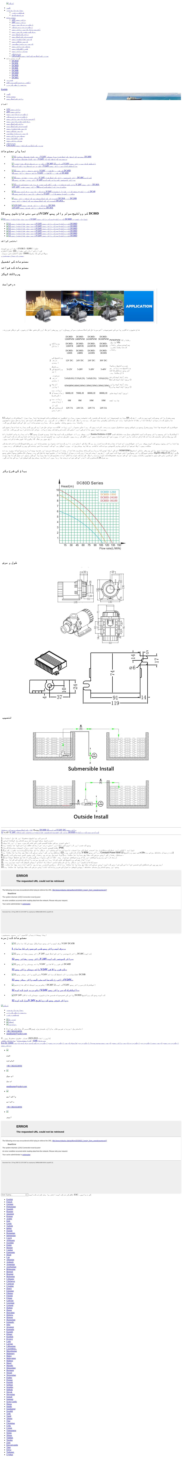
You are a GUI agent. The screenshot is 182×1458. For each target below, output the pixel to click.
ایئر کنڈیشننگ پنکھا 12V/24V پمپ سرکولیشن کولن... (39, 159)
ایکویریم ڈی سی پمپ (22, 25)
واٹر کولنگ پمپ (20, 34)
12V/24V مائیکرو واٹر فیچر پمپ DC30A (32, 208)
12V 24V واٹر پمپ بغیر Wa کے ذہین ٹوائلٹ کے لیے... (39, 187)
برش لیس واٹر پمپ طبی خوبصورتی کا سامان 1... (39, 948)
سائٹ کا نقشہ (8, 1040)
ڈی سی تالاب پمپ (20, 41)
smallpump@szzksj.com (16, 1086)
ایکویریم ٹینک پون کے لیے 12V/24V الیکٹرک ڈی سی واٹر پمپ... (44, 166)
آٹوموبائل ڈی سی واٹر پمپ (26, 29)
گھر (8, 8)
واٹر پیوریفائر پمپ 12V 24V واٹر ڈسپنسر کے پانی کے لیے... (43, 180)
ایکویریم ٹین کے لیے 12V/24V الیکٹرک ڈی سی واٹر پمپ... (45, 990)
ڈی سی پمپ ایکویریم (152, 1043)
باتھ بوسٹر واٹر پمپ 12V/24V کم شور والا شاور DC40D (40, 173)
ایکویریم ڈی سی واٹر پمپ (126, 1043)
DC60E (15, 75)
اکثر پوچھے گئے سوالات (18, 82)
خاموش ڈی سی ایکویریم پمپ (63, 1043)
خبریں (9, 80)
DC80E (15, 68)
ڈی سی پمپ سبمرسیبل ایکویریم (95, 1043)
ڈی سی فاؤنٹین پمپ (22, 39)
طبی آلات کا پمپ (20, 49)
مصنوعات (11, 17)
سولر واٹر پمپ (19, 51)
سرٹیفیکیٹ (18, 15)
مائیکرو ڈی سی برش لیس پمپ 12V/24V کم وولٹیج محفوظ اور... (43, 194)
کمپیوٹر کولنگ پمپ (22, 37)
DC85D (15, 61)
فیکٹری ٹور (18, 13)
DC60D (15, 73)
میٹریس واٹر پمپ (21, 46)
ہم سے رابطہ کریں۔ (16, 85)
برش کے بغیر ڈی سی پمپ (24, 32)
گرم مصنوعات (24, 1040)
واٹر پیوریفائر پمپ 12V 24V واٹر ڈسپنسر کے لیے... (43, 958)
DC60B (15, 70)
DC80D (15, 65)
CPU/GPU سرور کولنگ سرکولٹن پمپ (30, 56)
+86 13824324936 (14, 1066)
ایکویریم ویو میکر (22, 27)
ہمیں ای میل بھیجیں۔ (12, 256)
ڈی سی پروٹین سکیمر (22, 44)
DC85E (15, 63)
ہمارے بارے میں (14, 10)
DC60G (15, 77)
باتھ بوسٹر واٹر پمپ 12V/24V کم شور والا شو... (39, 969)
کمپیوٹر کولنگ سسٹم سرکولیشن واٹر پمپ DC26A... (38, 201)
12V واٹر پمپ (19, 20)
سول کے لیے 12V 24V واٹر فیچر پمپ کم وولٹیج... (40, 1000)
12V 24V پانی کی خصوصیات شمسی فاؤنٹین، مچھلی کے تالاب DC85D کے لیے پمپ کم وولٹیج (50, 832)
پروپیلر (16, 53)
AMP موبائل (39, 1040)
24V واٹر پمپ (19, 22)
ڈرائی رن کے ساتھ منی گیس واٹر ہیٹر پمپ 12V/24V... (42, 979)
